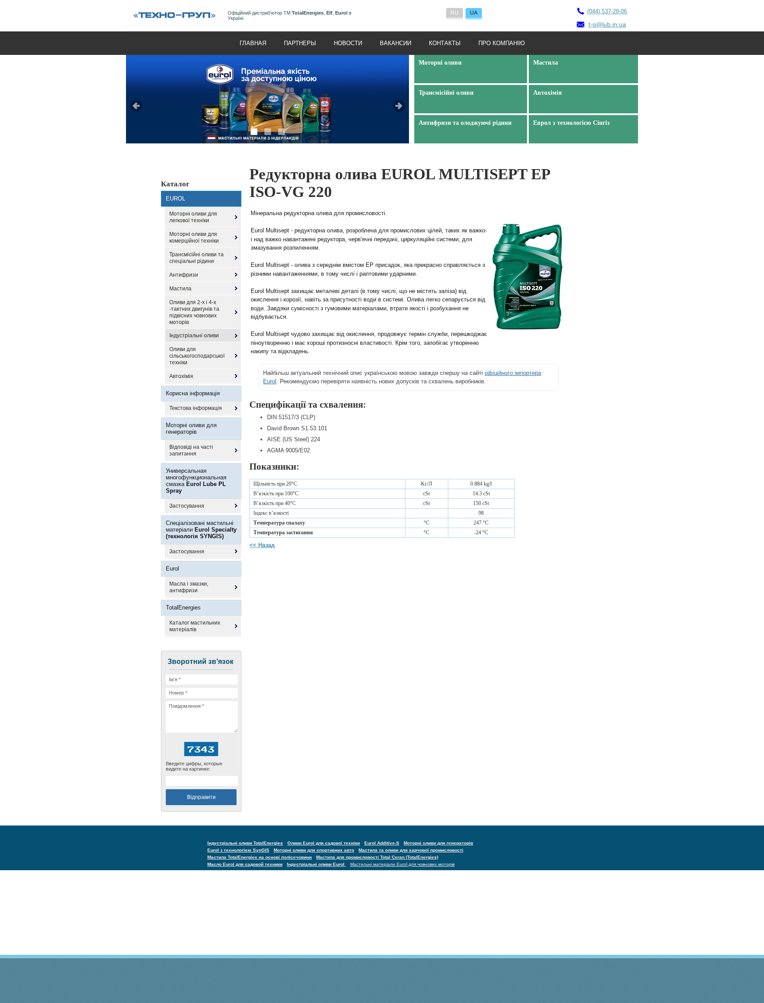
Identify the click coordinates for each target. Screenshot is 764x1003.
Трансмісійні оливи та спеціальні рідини (196, 257)
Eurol (172, 568)
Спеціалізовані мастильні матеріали (201, 530)
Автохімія (181, 376)
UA (474, 13)
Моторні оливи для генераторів (191, 428)
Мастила (180, 288)
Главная (253, 43)
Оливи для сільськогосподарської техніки (197, 356)
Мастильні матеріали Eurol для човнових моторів (402, 864)
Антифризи (183, 275)
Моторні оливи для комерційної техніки (194, 237)
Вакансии (395, 43)
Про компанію (501, 43)
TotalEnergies (183, 607)
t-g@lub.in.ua (607, 24)
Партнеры (300, 43)
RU (454, 13)
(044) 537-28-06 (607, 11)
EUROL (175, 198)
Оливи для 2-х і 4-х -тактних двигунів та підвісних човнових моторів (194, 312)
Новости (348, 43)
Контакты (445, 43)
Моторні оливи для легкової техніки (193, 217)
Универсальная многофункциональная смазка (196, 480)
